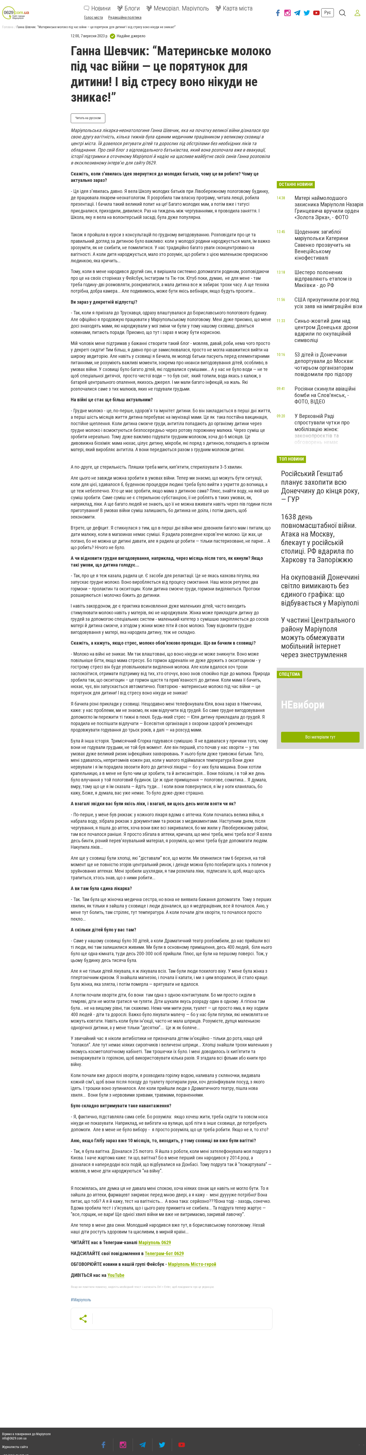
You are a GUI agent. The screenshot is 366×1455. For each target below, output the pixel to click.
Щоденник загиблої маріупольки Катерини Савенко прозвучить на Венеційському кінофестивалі (322, 245)
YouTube (115, 1275)
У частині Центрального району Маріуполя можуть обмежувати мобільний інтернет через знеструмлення (318, 637)
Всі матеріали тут (320, 737)
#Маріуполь (81, 1300)
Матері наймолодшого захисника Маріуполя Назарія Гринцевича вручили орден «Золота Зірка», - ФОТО (328, 208)
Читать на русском (88, 118)
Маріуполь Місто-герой (192, 1264)
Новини (101, 8)
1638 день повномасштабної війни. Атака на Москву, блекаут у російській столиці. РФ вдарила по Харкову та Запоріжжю (319, 538)
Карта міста (238, 8)
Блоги (132, 8)
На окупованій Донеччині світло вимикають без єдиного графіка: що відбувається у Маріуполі (320, 590)
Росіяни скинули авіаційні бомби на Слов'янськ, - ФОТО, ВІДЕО (325, 395)
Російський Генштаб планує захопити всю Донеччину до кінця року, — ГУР (320, 486)
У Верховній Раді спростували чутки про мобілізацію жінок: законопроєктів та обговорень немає (322, 429)
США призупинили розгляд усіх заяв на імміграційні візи (328, 302)
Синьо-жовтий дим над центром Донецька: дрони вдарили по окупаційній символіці (326, 330)
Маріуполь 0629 (155, 1242)
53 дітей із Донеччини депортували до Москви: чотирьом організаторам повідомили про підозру (324, 364)
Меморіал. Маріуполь (181, 8)
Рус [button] (327, 12)
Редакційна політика (124, 17)
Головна (7, 27)
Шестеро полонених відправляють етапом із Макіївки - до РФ (323, 278)
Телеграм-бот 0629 (164, 1253)
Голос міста (93, 17)
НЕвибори (302, 705)
